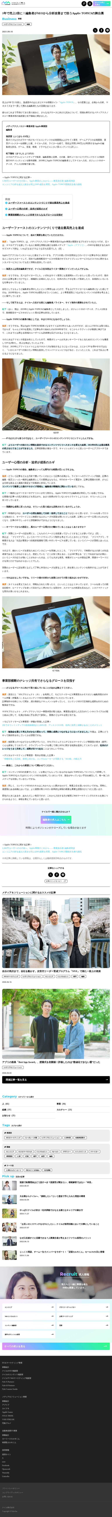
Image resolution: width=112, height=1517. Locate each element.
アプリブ (5, 1405)
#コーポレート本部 (31, 1137)
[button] (102, 3)
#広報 (27, 1156)
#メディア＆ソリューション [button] (13, 24)
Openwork (6, 1469)
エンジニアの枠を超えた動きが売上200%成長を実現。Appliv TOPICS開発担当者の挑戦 (42, 184)
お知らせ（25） (9, 1115)
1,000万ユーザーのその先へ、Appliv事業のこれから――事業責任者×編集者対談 (38, 181)
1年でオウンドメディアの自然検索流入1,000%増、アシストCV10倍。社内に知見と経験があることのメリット (52, 725)
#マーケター (95, 1151)
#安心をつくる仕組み (33, 1170)
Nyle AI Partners (8, 1385)
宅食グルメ (6, 1423)
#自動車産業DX (80, 1137)
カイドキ (5, 1408)
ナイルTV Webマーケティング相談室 (16, 1378)
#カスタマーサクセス (25, 1151)
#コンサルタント (42, 1151)
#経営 (43, 1156)
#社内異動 (47, 1170)
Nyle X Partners (8, 1382)
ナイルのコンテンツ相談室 (12, 1375)
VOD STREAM (8, 1419)
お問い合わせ (7, 1497)
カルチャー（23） (65, 1110)
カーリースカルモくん (11, 1439)
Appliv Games (7, 1412)
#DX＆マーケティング (13, 1137)
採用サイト (6, 1454)
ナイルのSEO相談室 (10, 1371)
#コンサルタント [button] (63, 976)
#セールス (55, 1151)
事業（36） (62, 1104)
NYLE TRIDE (7, 1416)
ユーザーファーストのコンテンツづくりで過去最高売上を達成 (38, 203)
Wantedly (5, 1473)
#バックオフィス (80, 1151)
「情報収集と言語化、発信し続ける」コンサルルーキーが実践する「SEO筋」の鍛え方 (42, 759)
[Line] (107, 30)
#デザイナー (67, 1151)
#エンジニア (10, 1151)
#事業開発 (9, 1156)
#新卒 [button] (75, 976)
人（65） (6, 1104)
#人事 (19, 1156)
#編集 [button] (28, 24)
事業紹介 (5, 1367)
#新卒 (35, 1156)
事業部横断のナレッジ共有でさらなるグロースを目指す (35, 215)
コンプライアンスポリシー (12, 1493)
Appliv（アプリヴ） (76, 245)
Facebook (5, 1465)
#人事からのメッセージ (13, 1170)
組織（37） (7, 1110)
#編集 (51, 1156)
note (3, 1462)
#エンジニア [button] (49, 976)
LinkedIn (5, 1476)
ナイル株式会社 (8, 1507)
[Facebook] (101, 30)
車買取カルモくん (9, 1442)
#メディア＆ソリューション (51, 1137)
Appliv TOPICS (66, 102)
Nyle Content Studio (10, 1389)
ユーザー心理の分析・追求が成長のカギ (28, 209)
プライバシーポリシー (11, 1488)
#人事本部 (67, 1137)
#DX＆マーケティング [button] (11, 976)
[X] (95, 30)
